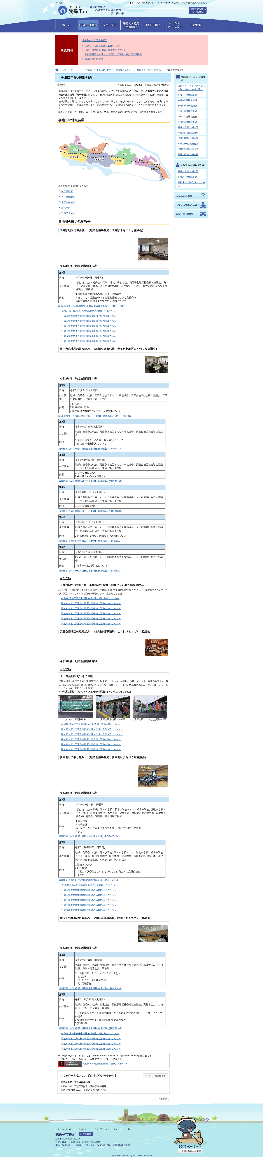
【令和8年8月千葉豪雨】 (94, 40)
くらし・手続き (84, 70)
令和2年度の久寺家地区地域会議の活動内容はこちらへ (89, 311)
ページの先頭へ (161, 1099)
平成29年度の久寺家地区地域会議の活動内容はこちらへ (89, 326)
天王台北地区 (68, 197)
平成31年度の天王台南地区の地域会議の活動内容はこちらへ (92, 729)
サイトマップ (133, 3)
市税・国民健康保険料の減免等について (105, 50)
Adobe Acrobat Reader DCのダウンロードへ (105, 1063)
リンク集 (126, 1129)
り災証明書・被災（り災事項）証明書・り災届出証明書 (113, 54)
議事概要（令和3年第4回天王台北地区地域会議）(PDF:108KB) (90, 511)
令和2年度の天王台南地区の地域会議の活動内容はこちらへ (91, 724)
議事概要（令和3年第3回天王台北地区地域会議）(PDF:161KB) (90, 481)
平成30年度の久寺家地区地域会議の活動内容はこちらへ (89, 321)
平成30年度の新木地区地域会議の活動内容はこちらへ (88, 895)
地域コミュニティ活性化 (149, 70)
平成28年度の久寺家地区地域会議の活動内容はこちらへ (89, 331)
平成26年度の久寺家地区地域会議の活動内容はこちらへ (89, 341)
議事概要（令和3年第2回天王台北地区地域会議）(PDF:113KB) (90, 448)
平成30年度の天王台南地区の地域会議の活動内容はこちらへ (92, 734)
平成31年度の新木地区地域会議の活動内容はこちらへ (88, 890)
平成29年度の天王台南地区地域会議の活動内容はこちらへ (91, 739)
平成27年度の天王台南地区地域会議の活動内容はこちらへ (91, 749)
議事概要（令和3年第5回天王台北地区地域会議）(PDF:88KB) (90, 540)
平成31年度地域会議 (188, 127)
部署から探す (149, 3)
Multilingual (165, 3)
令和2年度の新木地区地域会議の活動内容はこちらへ (88, 885)
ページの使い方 (64, 1129)
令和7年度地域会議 (187, 95)
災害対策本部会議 (94, 58)
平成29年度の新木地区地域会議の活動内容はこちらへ (88, 900)
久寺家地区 (67, 191)
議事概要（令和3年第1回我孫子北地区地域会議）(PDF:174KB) (90, 988)
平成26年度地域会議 (188, 154)
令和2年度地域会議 (187, 122)
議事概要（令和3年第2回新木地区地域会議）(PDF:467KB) (88, 880)
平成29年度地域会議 (188, 138)
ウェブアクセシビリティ (106, 1129)
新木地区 (65, 207)
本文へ (61, 3)
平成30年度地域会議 (188, 133)
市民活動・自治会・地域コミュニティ (114, 70)
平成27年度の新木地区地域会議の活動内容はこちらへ (88, 910)
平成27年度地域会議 (188, 149)
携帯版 (177, 3)
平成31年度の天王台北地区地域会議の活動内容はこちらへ (91, 603)
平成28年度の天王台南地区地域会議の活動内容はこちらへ (91, 744)
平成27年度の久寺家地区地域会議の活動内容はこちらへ (89, 336)
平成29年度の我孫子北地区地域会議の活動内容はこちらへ (91, 1048)
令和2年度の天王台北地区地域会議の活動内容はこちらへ (90, 598)
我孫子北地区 (68, 213)
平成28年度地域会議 (188, 143)
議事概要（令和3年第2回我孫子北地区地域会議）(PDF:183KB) (90, 1028)
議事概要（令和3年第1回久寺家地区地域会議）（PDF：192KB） (94, 306)
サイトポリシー (83, 1129)
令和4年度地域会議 (187, 111)
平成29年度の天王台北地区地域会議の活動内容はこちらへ (91, 613)
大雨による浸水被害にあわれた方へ (103, 45)
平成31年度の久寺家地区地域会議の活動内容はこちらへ (89, 316)
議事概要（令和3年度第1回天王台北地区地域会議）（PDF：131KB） (96, 416)
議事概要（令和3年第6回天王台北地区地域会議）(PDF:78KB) (90, 570)
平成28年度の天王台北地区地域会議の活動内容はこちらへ (91, 618)
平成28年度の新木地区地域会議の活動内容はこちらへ (88, 905)
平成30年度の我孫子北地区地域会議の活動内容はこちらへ (91, 1043)
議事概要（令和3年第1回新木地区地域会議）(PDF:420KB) (88, 836)
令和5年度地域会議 (187, 105)
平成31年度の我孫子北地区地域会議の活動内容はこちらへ (91, 1038)
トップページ (66, 70)
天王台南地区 (68, 202)
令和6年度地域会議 (187, 100)
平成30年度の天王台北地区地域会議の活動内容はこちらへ (91, 608)
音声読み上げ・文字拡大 (195, 3)
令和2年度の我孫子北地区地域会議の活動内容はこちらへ (90, 1033)
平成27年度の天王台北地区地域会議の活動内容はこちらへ (91, 623)
